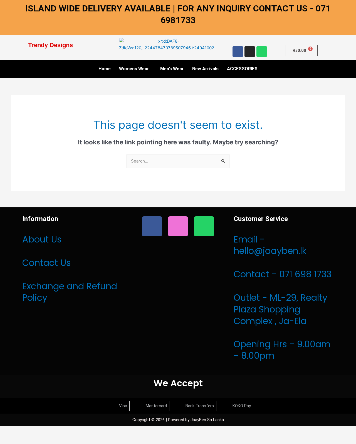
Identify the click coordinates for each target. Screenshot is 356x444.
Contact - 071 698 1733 (283, 274)
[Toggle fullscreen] (26, 431)
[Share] (44, 431)
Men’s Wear (172, 68)
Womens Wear (134, 68)
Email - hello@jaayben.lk (270, 245)
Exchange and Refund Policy (69, 292)
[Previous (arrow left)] (8, 440)
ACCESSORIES (242, 68)
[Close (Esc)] (61, 431)
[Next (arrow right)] (26, 440)
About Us (42, 239)
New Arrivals (205, 68)
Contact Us (46, 262)
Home (104, 68)
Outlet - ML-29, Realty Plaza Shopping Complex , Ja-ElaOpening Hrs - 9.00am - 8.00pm (282, 326)
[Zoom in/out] (8, 431)
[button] (135, 68)
